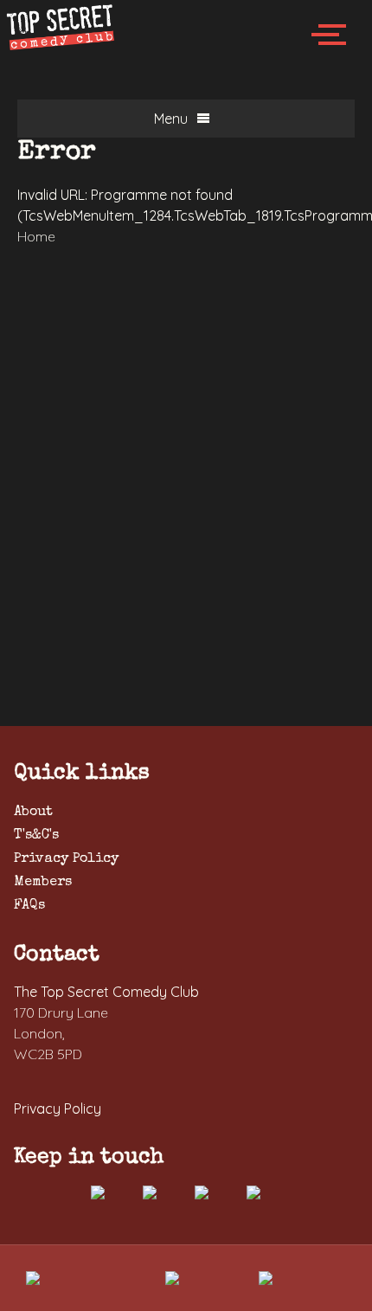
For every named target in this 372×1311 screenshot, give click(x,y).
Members (43, 883)
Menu (171, 118)
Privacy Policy (66, 859)
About (33, 812)
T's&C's (36, 836)
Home (36, 236)
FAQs (29, 906)
